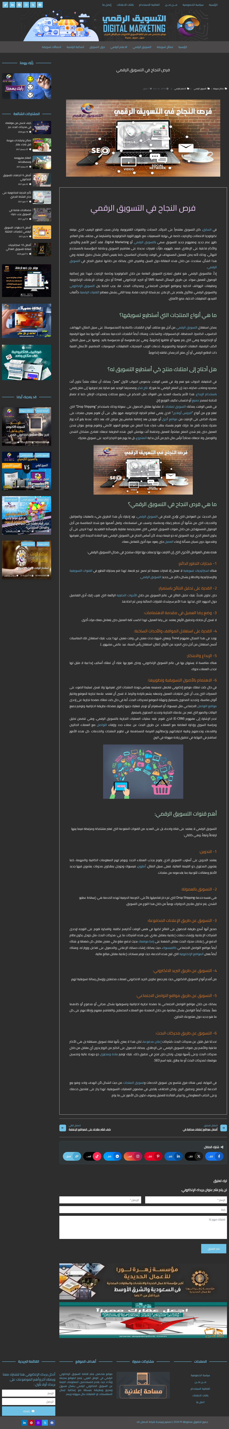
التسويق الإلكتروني (82, 286)
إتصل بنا (106, 4)
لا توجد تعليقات (11, 442)
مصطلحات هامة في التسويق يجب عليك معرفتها (20, 212)
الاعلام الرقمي (118, 47)
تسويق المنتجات (133, 1083)
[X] (33, 5)
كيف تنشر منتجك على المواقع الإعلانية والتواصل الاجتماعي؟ (90, 1129)
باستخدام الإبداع (206, 394)
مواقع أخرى (170, 419)
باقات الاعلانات (125, 4)
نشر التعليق (214, 1248)
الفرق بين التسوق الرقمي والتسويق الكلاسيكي (29, 481)
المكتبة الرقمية (75, 47)
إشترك (26, 1411)
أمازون (142, 866)
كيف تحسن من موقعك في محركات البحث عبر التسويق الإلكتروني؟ (18, 125)
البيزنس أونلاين (182, 413)
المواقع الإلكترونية (191, 954)
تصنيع (195, 400)
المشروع (141, 438)
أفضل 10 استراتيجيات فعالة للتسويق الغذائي (18, 247)
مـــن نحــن (171, 4)
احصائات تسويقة (51, 47)
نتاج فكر (143, 388)
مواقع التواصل (207, 706)
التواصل (101, 725)
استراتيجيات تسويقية (195, 571)
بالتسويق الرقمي (145, 242)
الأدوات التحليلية (127, 595)
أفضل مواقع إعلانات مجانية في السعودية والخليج (200, 1129)
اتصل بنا (200, 1402)
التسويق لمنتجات (175, 406)
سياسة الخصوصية (193, 4)
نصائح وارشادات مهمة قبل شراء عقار (19, 142)
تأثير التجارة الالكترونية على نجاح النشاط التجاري (17, 195)
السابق (208, 229)
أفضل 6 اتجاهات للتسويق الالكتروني (17, 177)
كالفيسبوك (169, 948)
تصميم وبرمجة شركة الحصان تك (154, 1421)
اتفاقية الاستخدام (149, 4)
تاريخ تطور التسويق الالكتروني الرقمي (28, 435)
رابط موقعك (146, 941)
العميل (169, 542)
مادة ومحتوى (109, 1054)
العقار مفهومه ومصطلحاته (22, 160)
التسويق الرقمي (142, 47)
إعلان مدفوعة (152, 1042)
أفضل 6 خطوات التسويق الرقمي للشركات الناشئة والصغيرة (17, 229)
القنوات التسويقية (81, 571)
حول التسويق (97, 47)
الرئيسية (213, 4)
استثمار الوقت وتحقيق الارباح (33, 568)
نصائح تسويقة (165, 47)
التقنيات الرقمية (90, 292)
